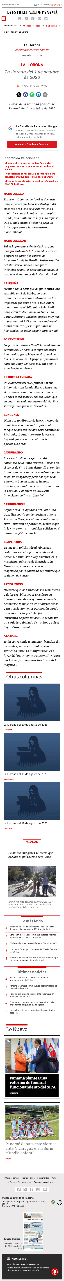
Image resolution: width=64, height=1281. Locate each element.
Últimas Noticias (31, 26)
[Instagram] (40, 18)
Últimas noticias (32, 972)
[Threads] (20, 18)
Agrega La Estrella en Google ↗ (32, 144)
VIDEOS (32, 842)
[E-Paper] (56, 4)
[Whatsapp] (32, 94)
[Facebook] (33, 18)
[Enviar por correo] (45, 94)
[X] (26, 18)
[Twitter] (18, 94)
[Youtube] (46, 18)
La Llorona (51, 26)
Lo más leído (32, 921)
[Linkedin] (38, 94)
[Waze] (59, 1202)
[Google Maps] (53, 1202)
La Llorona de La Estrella (34, 85)
